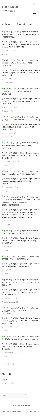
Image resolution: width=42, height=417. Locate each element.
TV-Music (7, 225)
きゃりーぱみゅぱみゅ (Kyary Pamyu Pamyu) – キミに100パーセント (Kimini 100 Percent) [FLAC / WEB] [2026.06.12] (21, 44)
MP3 (16, 302)
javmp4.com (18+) (8, 383)
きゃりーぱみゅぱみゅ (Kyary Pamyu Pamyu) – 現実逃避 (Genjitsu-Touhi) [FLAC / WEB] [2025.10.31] (21, 155)
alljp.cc (4, 379)
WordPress (29, 411)
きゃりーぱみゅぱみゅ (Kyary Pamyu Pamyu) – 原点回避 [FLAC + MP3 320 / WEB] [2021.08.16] (21, 346)
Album (6, 82)
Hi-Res (11, 82)
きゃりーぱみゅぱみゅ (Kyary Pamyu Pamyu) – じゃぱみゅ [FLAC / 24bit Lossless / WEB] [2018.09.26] (21, 101)
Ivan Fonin (26, 406)
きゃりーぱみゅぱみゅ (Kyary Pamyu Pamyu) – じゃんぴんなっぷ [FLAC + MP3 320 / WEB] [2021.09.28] (21, 320)
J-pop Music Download (10, 8)
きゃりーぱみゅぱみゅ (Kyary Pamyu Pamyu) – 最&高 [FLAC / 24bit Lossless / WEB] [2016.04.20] (21, 127)
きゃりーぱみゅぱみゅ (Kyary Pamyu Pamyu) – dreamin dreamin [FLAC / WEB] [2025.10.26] (21, 181)
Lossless (11, 302)
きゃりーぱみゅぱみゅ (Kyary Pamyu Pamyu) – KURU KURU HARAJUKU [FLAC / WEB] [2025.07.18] (21, 240)
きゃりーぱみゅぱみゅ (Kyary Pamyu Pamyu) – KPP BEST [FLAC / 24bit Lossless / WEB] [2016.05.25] (21, 72)
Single (6, 54)
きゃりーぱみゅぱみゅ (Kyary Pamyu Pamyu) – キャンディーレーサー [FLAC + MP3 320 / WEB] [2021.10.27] (21, 292)
